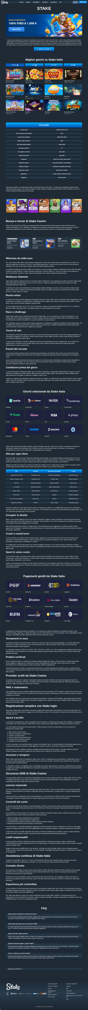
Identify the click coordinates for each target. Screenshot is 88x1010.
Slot (72, 65)
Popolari (14, 65)
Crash (52, 65)
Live (33, 65)
